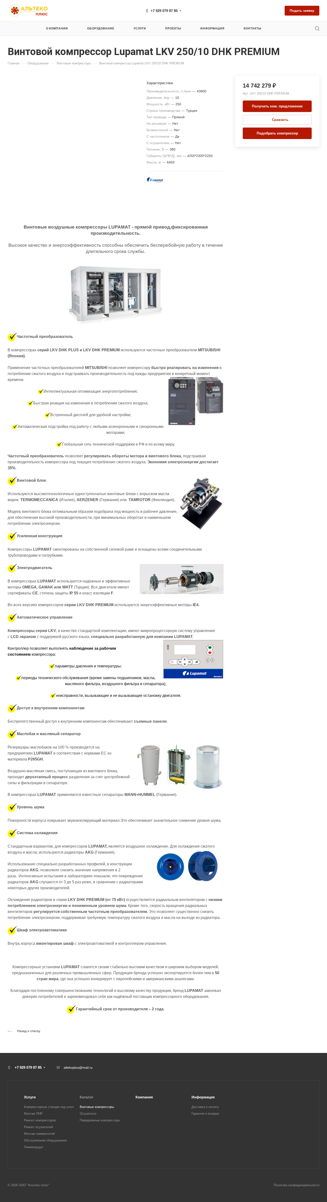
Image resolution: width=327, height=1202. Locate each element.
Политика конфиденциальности (296, 1185)
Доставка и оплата (205, 1107)
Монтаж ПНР (33, 1113)
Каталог (86, 1097)
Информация (203, 1097)
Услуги (30, 1097)
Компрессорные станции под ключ (49, 1107)
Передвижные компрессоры (100, 1120)
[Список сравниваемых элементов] (277, 10)
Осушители (88, 1113)
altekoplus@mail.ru (78, 1067)
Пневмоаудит (33, 1147)
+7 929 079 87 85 (164, 11)
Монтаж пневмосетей (39, 1133)
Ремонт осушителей (38, 1127)
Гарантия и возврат (205, 1113)
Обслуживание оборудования (45, 1140)
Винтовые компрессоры (97, 1107)
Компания (144, 1097)
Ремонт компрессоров (40, 1120)
